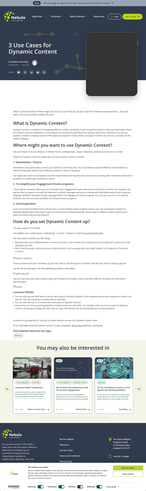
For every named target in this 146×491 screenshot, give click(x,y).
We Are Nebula (67, 439)
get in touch (77, 325)
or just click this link (93, 233)
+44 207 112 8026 (121, 456)
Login (116, 16)
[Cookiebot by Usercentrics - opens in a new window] (13, 486)
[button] (7, 389)
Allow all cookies (128, 468)
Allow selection (128, 474)
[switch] (61, 486)
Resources (99, 16)
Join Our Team (66, 450)
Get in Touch (130, 16)
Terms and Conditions (70, 456)
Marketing (18, 336)
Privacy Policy (66, 461)
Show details (111, 487)
